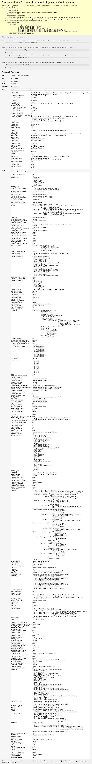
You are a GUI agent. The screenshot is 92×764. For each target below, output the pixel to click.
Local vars (9, 45)
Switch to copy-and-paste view (19, 37)
